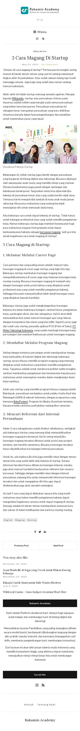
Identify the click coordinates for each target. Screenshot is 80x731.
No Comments (49, 64)
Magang (20, 520)
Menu (42, 31)
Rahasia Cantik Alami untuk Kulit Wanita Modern (32, 582)
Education (40, 51)
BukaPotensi (21, 401)
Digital (8, 520)
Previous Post (21, 545)
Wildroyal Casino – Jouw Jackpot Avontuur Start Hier (34, 592)
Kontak (29, 704)
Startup (32, 520)
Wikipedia (17, 98)
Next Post (58, 545)
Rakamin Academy (40, 720)
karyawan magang (50, 232)
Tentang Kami (46, 704)
